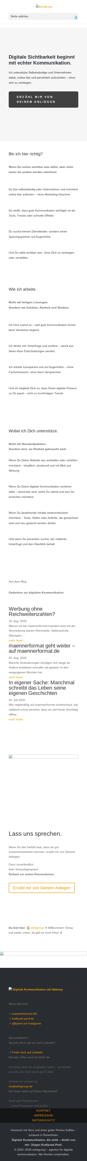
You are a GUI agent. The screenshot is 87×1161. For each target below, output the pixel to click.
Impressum (43, 1115)
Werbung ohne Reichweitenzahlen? (32, 611)
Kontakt (43, 1110)
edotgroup (37, 927)
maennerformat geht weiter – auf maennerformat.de (42, 648)
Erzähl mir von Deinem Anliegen (36, 99)
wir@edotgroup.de (20, 1086)
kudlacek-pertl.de (23, 1018)
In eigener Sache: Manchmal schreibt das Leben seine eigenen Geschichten (41, 687)
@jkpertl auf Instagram (26, 1023)
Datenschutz (43, 1120)
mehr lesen (16, 640)
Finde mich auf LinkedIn (27, 1052)
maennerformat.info (24, 1013)
